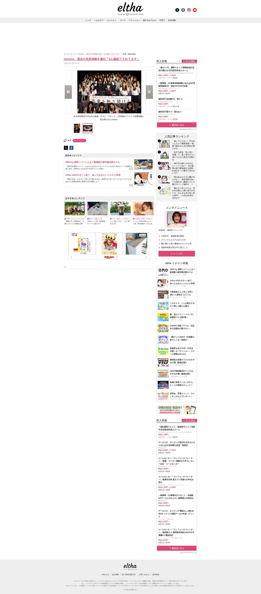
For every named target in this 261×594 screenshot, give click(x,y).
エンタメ (74, 54)
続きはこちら (178, 125)
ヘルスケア (99, 20)
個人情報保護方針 (129, 574)
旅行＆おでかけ (149, 20)
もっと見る (178, 253)
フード (123, 20)
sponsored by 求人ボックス (188, 129)
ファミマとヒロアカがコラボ (173, 240)
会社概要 (115, 574)
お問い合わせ (144, 574)
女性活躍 (172, 20)
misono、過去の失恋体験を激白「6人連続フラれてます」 (100, 54)
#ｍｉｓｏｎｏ (79, 141)
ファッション (134, 20)
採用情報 (155, 574)
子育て (162, 20)
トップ (88, 20)
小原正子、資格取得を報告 (172, 236)
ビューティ (111, 20)
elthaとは (105, 574)
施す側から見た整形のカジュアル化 (176, 244)
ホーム (66, 54)
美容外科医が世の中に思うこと (174, 247)
